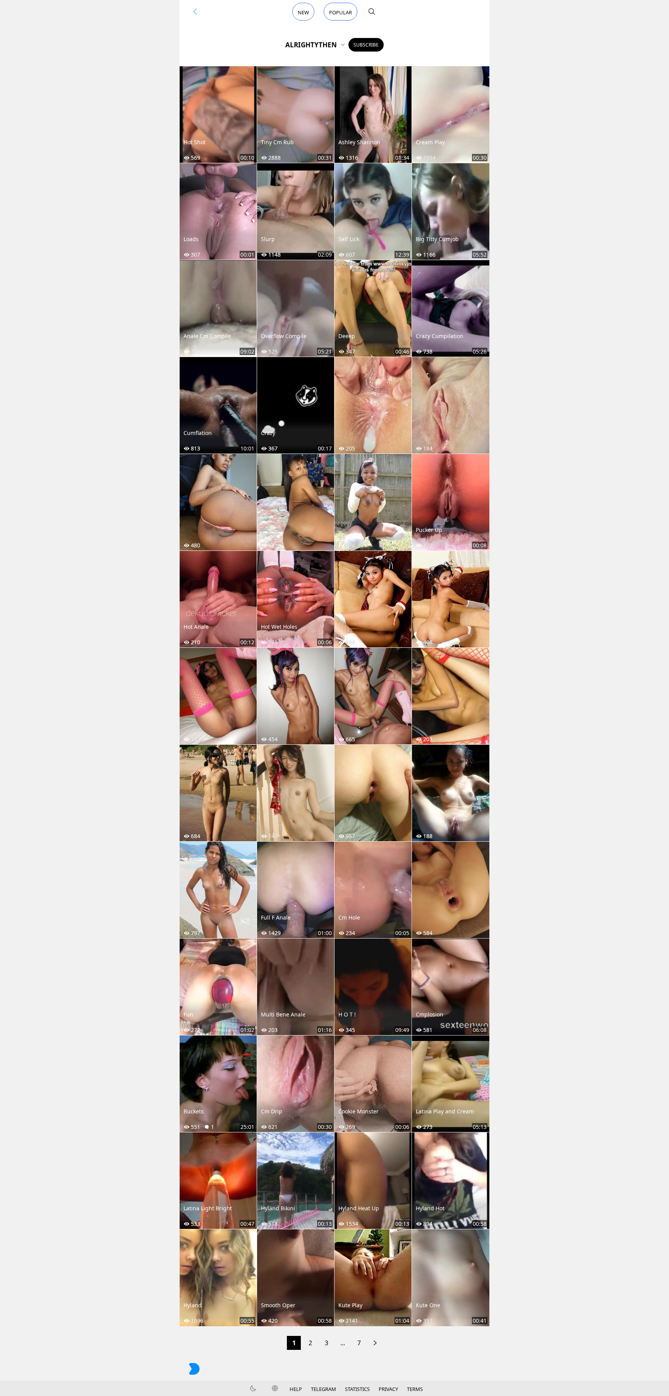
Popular (340, 12)
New (303, 12)
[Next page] (375, 1343)
